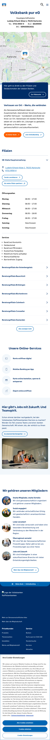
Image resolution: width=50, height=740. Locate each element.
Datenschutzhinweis (18, 715)
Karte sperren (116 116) (34, 637)
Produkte (5, 633)
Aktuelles (29, 649)
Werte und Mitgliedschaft (11, 645)
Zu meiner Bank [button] (11, 135)
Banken (28, 633)
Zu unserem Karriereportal (13, 434)
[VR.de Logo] (12, 4)
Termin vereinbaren (10, 177)
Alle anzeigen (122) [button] (25, 329)
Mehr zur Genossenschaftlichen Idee (14, 617)
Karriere (29, 645)
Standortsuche (31, 641)
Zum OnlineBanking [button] (32, 135)
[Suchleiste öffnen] (42, 4)
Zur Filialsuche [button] (36, 94)
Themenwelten (7, 637)
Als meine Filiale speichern (13, 183)
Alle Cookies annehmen (25, 723)
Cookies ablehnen (25, 729)
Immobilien (5, 641)
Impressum (29, 715)
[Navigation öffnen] (47, 4)
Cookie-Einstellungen (25, 735)
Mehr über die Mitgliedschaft (24, 570)
